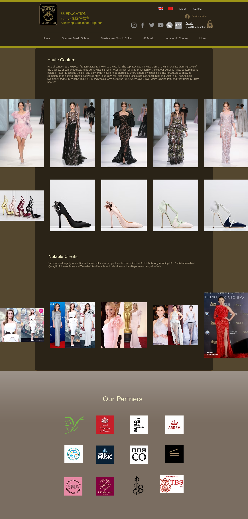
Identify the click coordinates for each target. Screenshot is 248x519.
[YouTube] (160, 25)
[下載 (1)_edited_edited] (169, 25)
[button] (210, 24)
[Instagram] (133, 25)
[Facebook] (142, 25)
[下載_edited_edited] (178, 25)
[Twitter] (151, 25)
